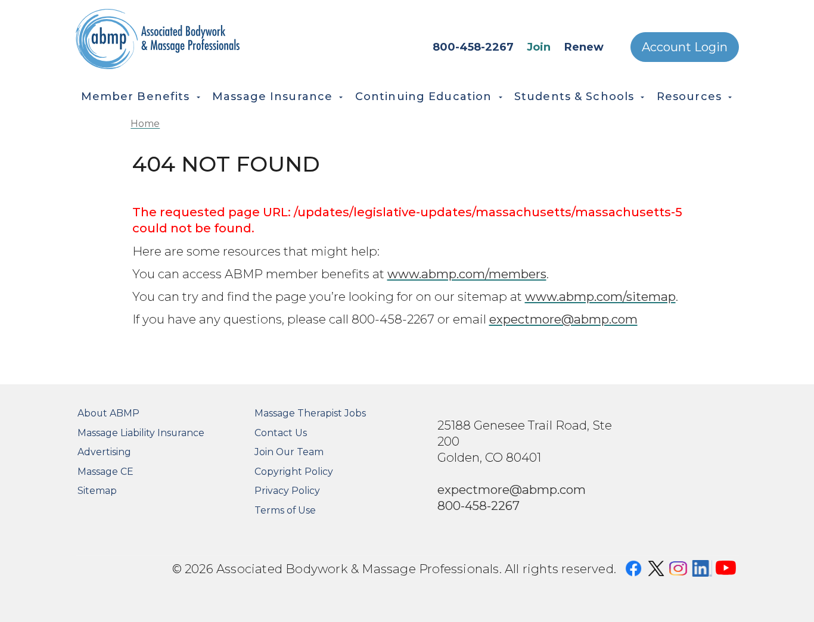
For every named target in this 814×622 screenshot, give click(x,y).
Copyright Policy (293, 471)
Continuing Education (423, 96)
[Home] (192, 39)
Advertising (104, 452)
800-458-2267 (473, 47)
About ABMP (108, 413)
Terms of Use (285, 510)
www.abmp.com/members (466, 273)
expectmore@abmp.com (563, 319)
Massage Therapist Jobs (310, 413)
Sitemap (97, 490)
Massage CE (105, 471)
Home (145, 123)
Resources (689, 96)
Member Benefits (135, 96)
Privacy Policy (287, 490)
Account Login (685, 47)
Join (539, 47)
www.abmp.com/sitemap (600, 296)
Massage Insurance (272, 96)
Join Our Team (289, 452)
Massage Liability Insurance (140, 432)
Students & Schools (574, 96)
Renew (584, 47)
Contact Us (280, 432)
